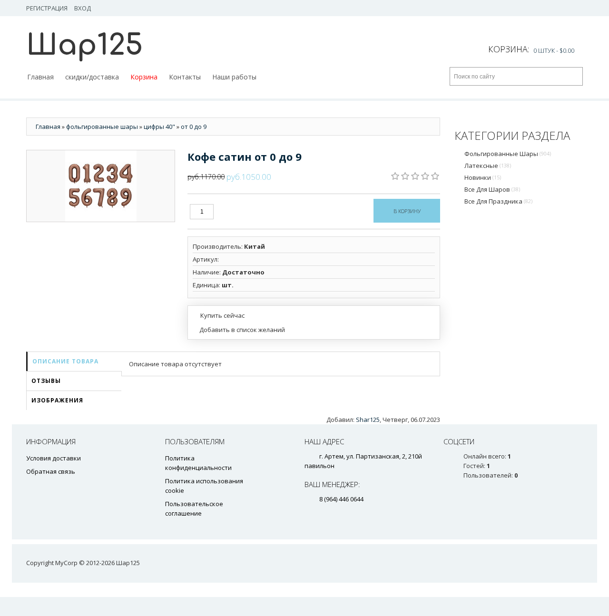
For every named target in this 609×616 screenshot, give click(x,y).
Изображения (57, 400)
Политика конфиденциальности (198, 463)
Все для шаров (492, 189)
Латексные (487, 165)
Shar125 (368, 419)
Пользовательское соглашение (194, 508)
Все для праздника (498, 201)
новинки (482, 177)
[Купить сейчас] (219, 315)
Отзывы (46, 381)
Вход (82, 8)
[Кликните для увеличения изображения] (101, 186)
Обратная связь (50, 471)
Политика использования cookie (204, 486)
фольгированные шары (507, 153)
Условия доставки (53, 458)
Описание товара (65, 361)
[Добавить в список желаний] (239, 329)
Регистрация (47, 8)
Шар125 (84, 45)
